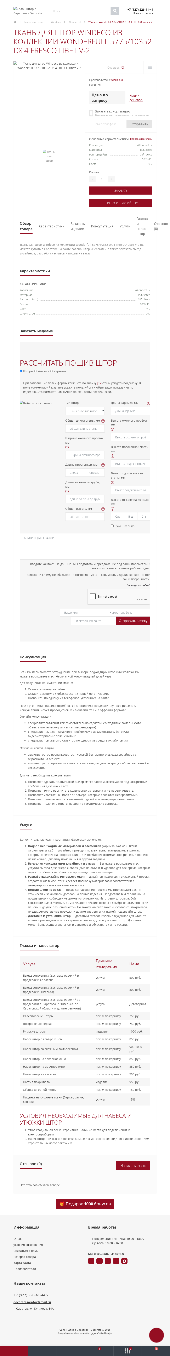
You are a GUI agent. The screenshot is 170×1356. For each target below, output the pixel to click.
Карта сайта (22, 1263)
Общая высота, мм (78, 509)
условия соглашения (28, 1245)
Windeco (56, 22)
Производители (24, 1269)
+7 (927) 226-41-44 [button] (29, 1295)
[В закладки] (138, 67)
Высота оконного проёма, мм (129, 422)
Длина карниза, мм (124, 403)
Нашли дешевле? (136, 98)
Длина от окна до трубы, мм (82, 484)
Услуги (125, 226)
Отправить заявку (133, 620)
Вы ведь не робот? (138, 585)
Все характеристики (141, 138)
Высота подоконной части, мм (130, 449)
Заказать (120, 190)
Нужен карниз (124, 526)
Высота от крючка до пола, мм (130, 502)
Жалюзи (43, 371)
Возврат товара (24, 1257)
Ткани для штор (33, 22)
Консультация (102, 226)
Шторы (27, 371)
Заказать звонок (143, 13)
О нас (17, 1239)
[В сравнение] (150, 67)
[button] (71, 1351)
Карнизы (60, 371)
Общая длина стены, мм (82, 420)
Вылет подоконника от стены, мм (127, 475)
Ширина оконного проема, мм (84, 440)
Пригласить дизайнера (120, 203)
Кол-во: (94, 172)
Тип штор (72, 403)
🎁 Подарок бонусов (85, 1204)
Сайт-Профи (104, 1333)
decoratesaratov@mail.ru (32, 1302)
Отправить (139, 124)
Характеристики (51, 226)
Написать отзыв (133, 1165)
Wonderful (75, 22)
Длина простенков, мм (81, 464)
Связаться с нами (26, 1251)
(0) (122, 67)
